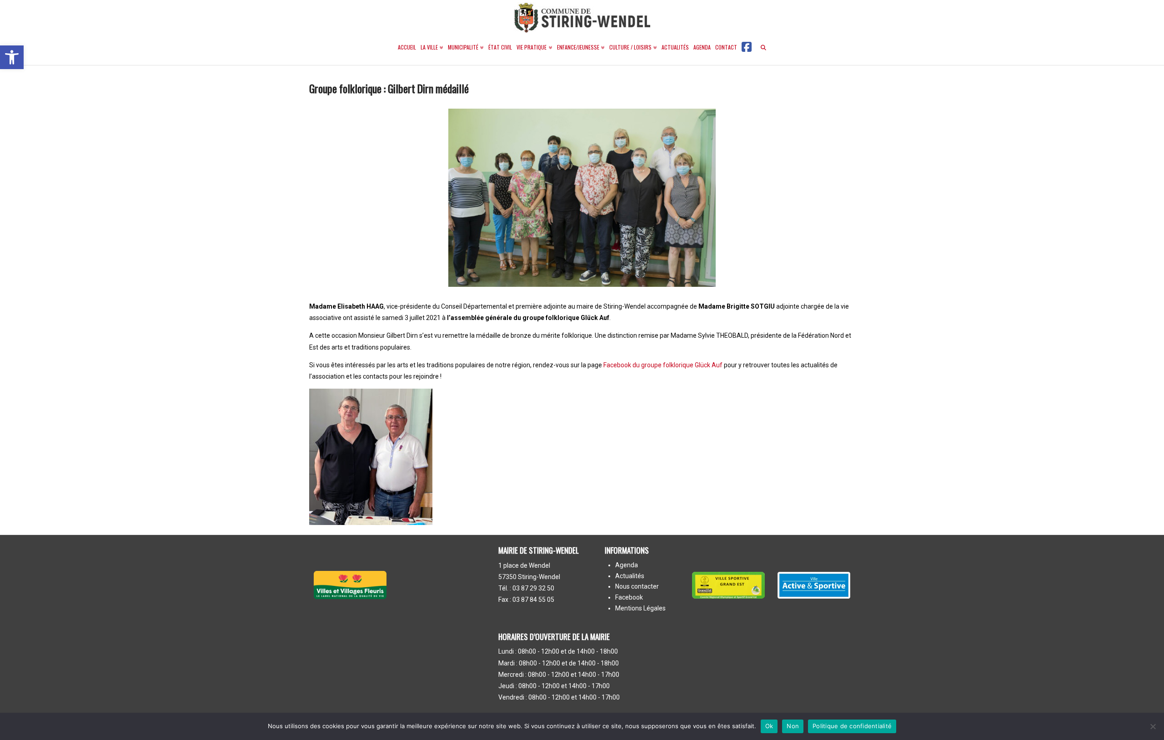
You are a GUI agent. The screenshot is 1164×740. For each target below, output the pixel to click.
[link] (12, 57)
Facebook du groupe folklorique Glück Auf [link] (662, 365)
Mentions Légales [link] (640, 608)
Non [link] (793, 726)
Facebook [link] (629, 597)
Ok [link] (769, 726)
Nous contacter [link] (637, 586)
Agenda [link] (626, 565)
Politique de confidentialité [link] (852, 726)
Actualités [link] (629, 576)
